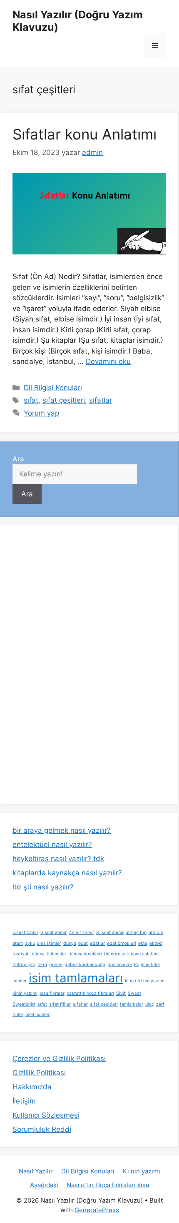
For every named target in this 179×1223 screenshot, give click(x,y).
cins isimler (49, 943)
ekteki (155, 943)
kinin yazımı (24, 993)
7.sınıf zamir (81, 932)
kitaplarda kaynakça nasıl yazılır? (67, 873)
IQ (136, 964)
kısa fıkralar (52, 993)
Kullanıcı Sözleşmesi (46, 1115)
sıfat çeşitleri (63, 400)
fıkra (42, 964)
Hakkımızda (32, 1087)
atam (17, 943)
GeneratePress (97, 1210)
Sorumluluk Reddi (41, 1129)
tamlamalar (131, 1004)
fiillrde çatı (23, 964)
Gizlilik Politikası (39, 1073)
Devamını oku (108, 361)
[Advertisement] (74, 663)
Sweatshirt (23, 1004)
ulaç (149, 1004)
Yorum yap (41, 413)
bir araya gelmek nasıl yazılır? (61, 830)
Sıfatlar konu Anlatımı (84, 134)
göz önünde (119, 964)
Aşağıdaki (44, 1185)
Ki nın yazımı (141, 1171)
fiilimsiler (56, 953)
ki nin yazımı (151, 981)
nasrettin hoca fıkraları (90, 993)
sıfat (31, 400)
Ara (18, 459)
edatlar (97, 943)
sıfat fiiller (60, 1004)
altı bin (156, 932)
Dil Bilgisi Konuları (53, 388)
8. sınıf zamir (110, 932)
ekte (142, 943)
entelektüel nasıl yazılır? (52, 844)
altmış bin (136, 932)
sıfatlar (100, 400)
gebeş (55, 964)
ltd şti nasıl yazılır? (43, 887)
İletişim (24, 1101)
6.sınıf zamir (53, 932)
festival (20, 953)
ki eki (130, 981)
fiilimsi (37, 953)
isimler (19, 981)
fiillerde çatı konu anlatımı (131, 953)
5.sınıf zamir (25, 932)
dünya (69, 943)
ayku (30, 943)
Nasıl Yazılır (36, 1171)
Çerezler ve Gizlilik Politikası (59, 1058)
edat (83, 943)
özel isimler (37, 1014)
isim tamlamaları (76, 978)
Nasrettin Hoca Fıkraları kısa (108, 1185)
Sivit (121, 993)
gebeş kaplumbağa (85, 964)
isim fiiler (150, 964)
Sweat (134, 993)
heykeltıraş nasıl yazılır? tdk (58, 858)
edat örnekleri (121, 943)
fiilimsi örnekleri (85, 953)
